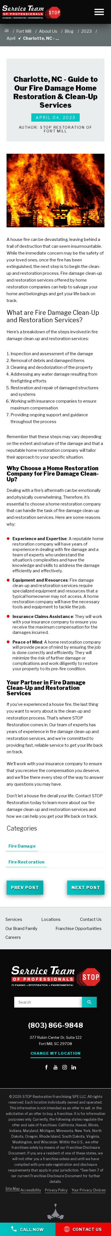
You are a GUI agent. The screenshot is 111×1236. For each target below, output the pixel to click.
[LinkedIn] (73, 1068)
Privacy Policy (56, 1190)
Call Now (31, 1229)
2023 (86, 31)
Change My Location (55, 1053)
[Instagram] (64, 1068)
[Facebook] (46, 1068)
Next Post (85, 887)
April (11, 38)
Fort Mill (23, 31)
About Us (48, 31)
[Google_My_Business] (37, 1068)
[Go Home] (7, 31)
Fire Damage (22, 846)
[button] (99, 12)
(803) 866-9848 (55, 1025)
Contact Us (87, 1229)
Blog (69, 31)
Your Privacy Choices (88, 1190)
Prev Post (25, 887)
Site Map (12, 1189)
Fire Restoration (26, 862)
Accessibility (30, 1190)
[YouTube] (55, 1068)
